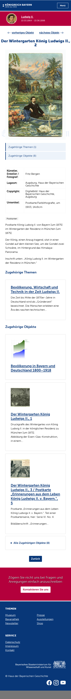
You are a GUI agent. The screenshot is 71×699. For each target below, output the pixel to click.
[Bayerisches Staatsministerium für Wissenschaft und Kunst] (35, 668)
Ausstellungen (45, 619)
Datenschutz (12, 642)
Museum (10, 615)
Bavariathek (12, 619)
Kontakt (9, 650)
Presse (41, 615)
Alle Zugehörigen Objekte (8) (32, 543)
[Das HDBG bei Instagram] (56, 682)
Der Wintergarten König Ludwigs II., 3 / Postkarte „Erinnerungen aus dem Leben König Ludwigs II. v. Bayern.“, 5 (35, 494)
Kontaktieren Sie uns (35, 589)
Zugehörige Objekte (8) (22, 155)
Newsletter (11, 623)
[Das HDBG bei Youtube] (63, 682)
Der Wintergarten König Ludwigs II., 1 (30, 416)
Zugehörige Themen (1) (22, 147)
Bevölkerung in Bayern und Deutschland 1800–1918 (33, 368)
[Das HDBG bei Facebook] (49, 682)
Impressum (12, 646)
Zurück (35, 558)
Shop (40, 623)
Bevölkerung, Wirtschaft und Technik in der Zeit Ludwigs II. (35, 289)
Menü (63, 5)
